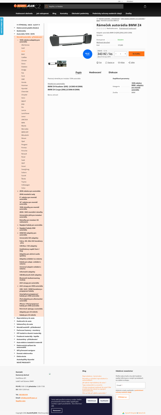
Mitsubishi (25, 135)
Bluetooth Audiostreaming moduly (30, 279)
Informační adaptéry (27, 272)
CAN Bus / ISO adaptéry (28, 246)
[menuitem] (24, 13)
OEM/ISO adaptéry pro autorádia (28, 234)
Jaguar (23, 101)
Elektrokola (21, 356)
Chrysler (24, 95)
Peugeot (24, 144)
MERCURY (24, 132)
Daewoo (24, 67)
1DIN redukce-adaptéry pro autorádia (30, 41)
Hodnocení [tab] (95, 72)
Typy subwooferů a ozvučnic (92, 385)
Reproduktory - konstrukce (91, 376)
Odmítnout (92, 401)
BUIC (23, 54)
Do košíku (136, 54)
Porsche (24, 151)
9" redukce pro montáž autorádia (28, 198)
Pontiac (24, 148)
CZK (119, 1)
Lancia (23, 110)
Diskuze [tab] (113, 72)
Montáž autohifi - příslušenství (29, 327)
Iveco (23, 98)
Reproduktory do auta (25, 318)
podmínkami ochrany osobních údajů (129, 391)
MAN (23, 123)
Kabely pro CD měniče (28, 315)
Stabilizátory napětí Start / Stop (30, 250)
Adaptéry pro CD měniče (29, 312)
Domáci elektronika (25, 353)
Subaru (24, 172)
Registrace (140, 1)
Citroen (24, 61)
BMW (23, 51)
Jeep (22, 104)
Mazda (23, 126)
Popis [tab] (79, 72)
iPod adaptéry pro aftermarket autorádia (31, 300)
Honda (23, 82)
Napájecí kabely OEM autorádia (27, 229)
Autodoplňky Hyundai (25, 359)
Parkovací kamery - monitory (28, 330)
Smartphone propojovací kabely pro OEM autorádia (29, 295)
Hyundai (24, 88)
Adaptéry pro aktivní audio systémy (30, 255)
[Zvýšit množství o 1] (125, 53)
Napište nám (20, 401)
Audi (23, 48)
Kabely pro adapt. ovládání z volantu (30, 263)
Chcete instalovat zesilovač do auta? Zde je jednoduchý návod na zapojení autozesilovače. (96, 389)
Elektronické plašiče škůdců (28, 28)
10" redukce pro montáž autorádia (29, 203)
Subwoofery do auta (25, 324)
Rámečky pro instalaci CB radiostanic (29, 221)
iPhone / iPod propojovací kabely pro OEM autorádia (29, 305)
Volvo (23, 188)
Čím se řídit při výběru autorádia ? (94, 393)
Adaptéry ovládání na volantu (31, 259)
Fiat (22, 73)
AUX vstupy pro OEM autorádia (31, 286)
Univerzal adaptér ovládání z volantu (30, 268)
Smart (23, 166)
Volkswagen (25, 185)
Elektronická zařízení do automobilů (26, 346)
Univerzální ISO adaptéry (29, 238)
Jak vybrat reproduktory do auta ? (94, 383)
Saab (23, 160)
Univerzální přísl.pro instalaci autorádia (31, 216)
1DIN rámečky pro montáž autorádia (29, 208)
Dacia (23, 64)
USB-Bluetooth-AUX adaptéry (30, 275)
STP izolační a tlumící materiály (29, 333)
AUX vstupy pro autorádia (29, 283)
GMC (23, 79)
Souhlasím (104, 401)
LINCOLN (24, 120)
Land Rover (25, 113)
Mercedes (24, 129)
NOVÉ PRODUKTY (24, 362)
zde (52, 406)
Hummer (24, 85)
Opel (23, 141)
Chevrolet (24, 92)
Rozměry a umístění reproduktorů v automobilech (95, 379)
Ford (23, 76)
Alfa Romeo (25, 45)
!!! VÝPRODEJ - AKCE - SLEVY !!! (28, 25)
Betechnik (141, 413)
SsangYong (25, 169)
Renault (24, 154)
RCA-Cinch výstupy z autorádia (31, 309)
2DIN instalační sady (27, 194)
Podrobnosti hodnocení (127, 28)
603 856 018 (23, 395)
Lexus (23, 116)
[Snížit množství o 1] (115, 53)
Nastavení (57, 410)
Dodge (23, 70)
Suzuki (23, 176)
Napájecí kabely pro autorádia (31, 225)
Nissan (23, 138)
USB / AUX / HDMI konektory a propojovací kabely (31, 290)
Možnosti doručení (103, 42)
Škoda (23, 179)
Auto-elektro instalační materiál (29, 342)
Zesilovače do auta (24, 321)
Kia (22, 107)
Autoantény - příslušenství (27, 339)
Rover (23, 157)
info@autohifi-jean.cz (29, 398)
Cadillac (24, 57)
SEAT (23, 163)
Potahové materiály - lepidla (28, 336)
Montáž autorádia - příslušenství (29, 37)
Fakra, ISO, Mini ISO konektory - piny (31, 242)
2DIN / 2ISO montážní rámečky (31, 212)
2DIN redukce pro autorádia (30, 191)
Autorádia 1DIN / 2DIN (26, 34)
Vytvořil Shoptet (130, 413)
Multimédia (21, 31)
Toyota (23, 182)
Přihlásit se (122, 397)
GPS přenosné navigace (26, 350)
